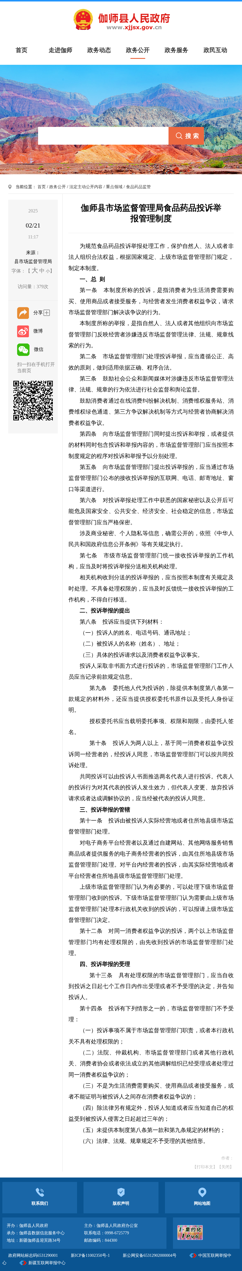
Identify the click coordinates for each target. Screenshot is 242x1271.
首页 (41, 187)
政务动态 (99, 50)
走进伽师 (60, 50)
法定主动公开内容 (85, 187)
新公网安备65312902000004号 (149, 1255)
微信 (38, 349)
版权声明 (121, 1203)
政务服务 (176, 50)
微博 (38, 330)
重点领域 (114, 187)
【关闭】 (225, 1167)
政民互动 (215, 50)
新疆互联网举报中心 (47, 1263)
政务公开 (138, 50)
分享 (38, 312)
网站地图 (202, 1203)
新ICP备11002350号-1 (91, 1255)
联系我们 (40, 1203)
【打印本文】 (204, 1167)
